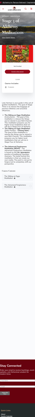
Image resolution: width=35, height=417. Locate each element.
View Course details (8, 38)
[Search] (26, 8)
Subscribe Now (5, 393)
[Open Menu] (3, 8)
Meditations (15, 16)
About (3, 414)
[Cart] (31, 8)
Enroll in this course (17, 72)
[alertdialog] (17, 2)
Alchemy (5, 16)
